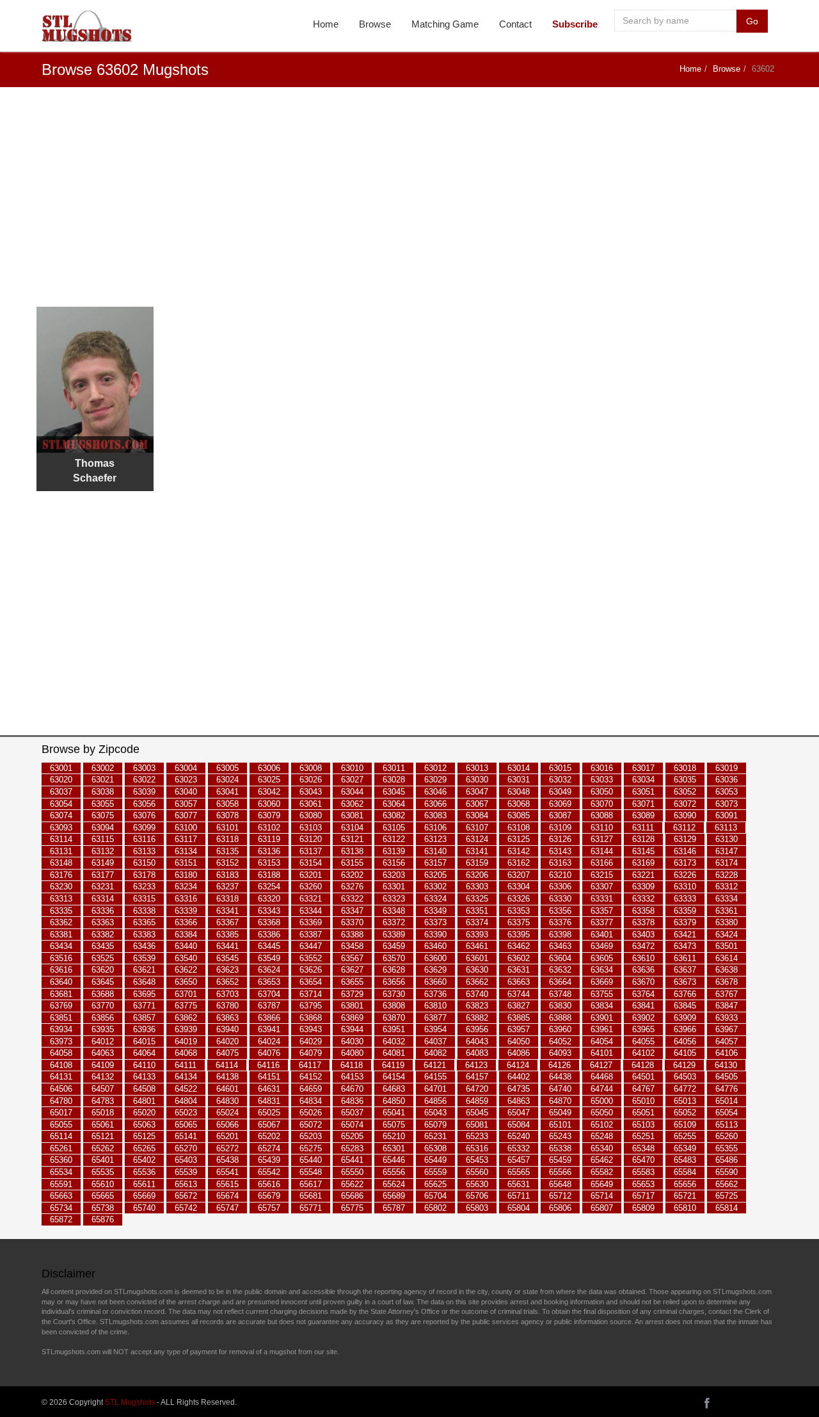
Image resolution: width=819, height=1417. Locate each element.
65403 (186, 1160)
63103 (310, 827)
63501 (726, 946)
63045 (394, 792)
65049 (560, 1112)
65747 (227, 1208)
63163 (560, 863)
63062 (352, 804)
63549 (269, 958)
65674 (227, 1196)
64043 (477, 1041)
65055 (61, 1125)
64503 (685, 1077)
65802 (435, 1208)
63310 (685, 887)
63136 (269, 851)
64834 (310, 1101)
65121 (102, 1137)
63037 (61, 792)
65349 (685, 1148)
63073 (726, 804)
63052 (685, 792)
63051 (643, 792)
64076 (269, 1053)
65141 (186, 1137)
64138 (227, 1077)
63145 (643, 851)
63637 (685, 970)
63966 (685, 1029)
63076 (144, 815)
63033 (602, 780)
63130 (726, 839)
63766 (685, 994)
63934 (61, 1029)
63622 (186, 970)
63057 (186, 804)
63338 (144, 911)
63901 (602, 1018)
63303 (477, 887)
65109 (685, 1125)
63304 (518, 887)
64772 (685, 1089)
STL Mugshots (130, 1402)
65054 (726, 1112)
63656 (394, 982)
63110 (602, 827)
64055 (643, 1041)
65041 (394, 1112)
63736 (435, 994)
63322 (352, 898)
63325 (477, 898)
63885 (518, 1018)
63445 (269, 946)
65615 (227, 1184)
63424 (726, 934)
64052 (560, 1041)
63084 (477, 815)
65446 (394, 1160)
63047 (477, 792)
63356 (560, 911)
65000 (602, 1101)
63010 (352, 768)
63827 (518, 1005)
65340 (602, 1148)
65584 (685, 1172)
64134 (186, 1077)
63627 (352, 970)
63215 (602, 875)
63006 (269, 768)
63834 (602, 1005)
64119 (393, 1065)
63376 (560, 922)
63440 (186, 946)
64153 (352, 1077)
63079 (269, 815)
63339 (186, 911)
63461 (477, 946)
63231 (102, 887)
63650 (186, 982)
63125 (518, 839)
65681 (310, 1196)
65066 (227, 1125)
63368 (269, 922)
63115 (102, 839)
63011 (394, 768)
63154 (310, 863)
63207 (518, 875)
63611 (685, 958)
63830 (560, 1005)
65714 (602, 1196)
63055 (102, 804)
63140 (435, 851)
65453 (477, 1160)
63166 (602, 863)
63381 (61, 934)
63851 (61, 1018)
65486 (726, 1160)
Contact (515, 24)
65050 (602, 1112)
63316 (186, 898)
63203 (394, 875)
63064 (394, 804)
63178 (144, 875)
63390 (435, 934)
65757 (269, 1208)
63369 (310, 922)
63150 (144, 863)
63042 (269, 792)
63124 (477, 839)
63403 (643, 934)
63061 (310, 804)
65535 (102, 1172)
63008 (310, 768)
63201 (310, 875)
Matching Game (445, 24)
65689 (394, 1196)
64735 (518, 1089)
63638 (726, 970)
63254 (269, 887)
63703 (227, 994)
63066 (435, 804)
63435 (102, 946)
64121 (435, 1065)
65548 (310, 1172)
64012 (102, 1041)
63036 (726, 780)
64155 (435, 1077)
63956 (477, 1029)
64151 (269, 1077)
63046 (435, 792)
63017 (643, 768)
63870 (394, 1018)
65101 (560, 1125)
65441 (352, 1160)
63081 (352, 815)
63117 (186, 839)
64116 (268, 1065)
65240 (518, 1137)
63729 (352, 994)
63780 (227, 1005)
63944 (352, 1029)
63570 (394, 958)
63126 (560, 839)
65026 (310, 1112)
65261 (61, 1148)
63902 (643, 1018)
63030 (477, 780)
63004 (186, 768)
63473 (685, 946)
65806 (560, 1208)
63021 (102, 780)
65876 (102, 1219)
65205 (352, 1137)
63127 (602, 839)
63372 (394, 922)
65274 (269, 1148)
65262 (102, 1148)
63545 (227, 958)
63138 (352, 851)
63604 (560, 958)
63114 (61, 839)
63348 (394, 911)
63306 (560, 887)
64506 (61, 1089)
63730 (394, 994)
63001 (61, 768)
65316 (477, 1148)
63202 (352, 875)
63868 (310, 1018)
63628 (394, 970)
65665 (102, 1196)
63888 (560, 1018)
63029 (435, 780)
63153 (269, 863)
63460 (435, 946)
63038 (102, 792)
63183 (227, 875)
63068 (518, 804)
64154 (394, 1077)
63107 (477, 827)
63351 (477, 911)
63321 (310, 898)
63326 (518, 898)
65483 (685, 1160)
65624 (394, 1184)
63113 (726, 827)
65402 (144, 1160)
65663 (61, 1196)
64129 (684, 1065)
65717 (643, 1196)
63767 (726, 994)
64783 (102, 1101)
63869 (352, 1018)
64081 (394, 1053)
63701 (186, 994)
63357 (602, 911)
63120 (310, 839)
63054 (61, 804)
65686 (352, 1196)
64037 (435, 1041)
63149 (102, 863)
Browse (375, 24)
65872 (61, 1219)
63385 (227, 934)
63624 (269, 970)
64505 (726, 1077)
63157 (435, 863)
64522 (186, 1089)
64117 (310, 1065)
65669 (144, 1196)
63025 (269, 780)
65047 (518, 1112)
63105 (394, 827)
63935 (102, 1029)
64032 (394, 1041)
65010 (643, 1101)
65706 (477, 1196)
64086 (518, 1053)
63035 (685, 780)
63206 (477, 875)
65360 (61, 1160)
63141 (477, 851)
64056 (685, 1041)
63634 (602, 970)
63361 (726, 911)
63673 (685, 982)
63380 (726, 922)
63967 (726, 1029)
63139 (394, 851)
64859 (477, 1101)
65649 (602, 1184)
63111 (643, 827)
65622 (352, 1184)
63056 (144, 804)
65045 (477, 1112)
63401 (602, 934)
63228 (726, 875)
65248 (602, 1137)
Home (325, 24)
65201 (227, 1137)
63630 (477, 970)
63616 (61, 970)
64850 (394, 1101)
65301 (394, 1148)
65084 (518, 1125)
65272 (227, 1148)
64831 (269, 1101)
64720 (477, 1089)
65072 (310, 1125)
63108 (518, 827)
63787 (269, 1005)
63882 (477, 1018)
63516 (61, 958)
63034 (643, 780)
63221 (643, 875)
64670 (352, 1089)
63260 (310, 887)
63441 (227, 946)
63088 (602, 815)
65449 (435, 1160)
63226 (685, 875)
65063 (144, 1125)
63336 (102, 911)
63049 (560, 792)
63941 (269, 1029)
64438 (560, 1077)
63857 (144, 1018)
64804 (186, 1101)
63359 (685, 911)
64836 (352, 1101)
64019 (186, 1041)
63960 (560, 1029)
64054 (602, 1041)
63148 (61, 863)
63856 (102, 1018)
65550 (352, 1172)
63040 (186, 792)
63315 (144, 898)
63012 (435, 768)
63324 (435, 898)
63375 (518, 922)
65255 (685, 1137)
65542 (269, 1172)
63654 (310, 982)
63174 (726, 863)
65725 (726, 1196)
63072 (685, 804)
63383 (144, 934)
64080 (352, 1053)
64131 (61, 1077)
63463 (560, 946)
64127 (601, 1065)
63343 (269, 911)
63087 (560, 815)
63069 (560, 804)
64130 (726, 1065)
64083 (477, 1053)
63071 (643, 804)
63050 (602, 792)
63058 (227, 804)
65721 (685, 1196)
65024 (227, 1112)
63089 (643, 815)
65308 (435, 1148)
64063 (102, 1053)
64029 (310, 1041)
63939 (186, 1029)
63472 (643, 946)
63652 (227, 982)
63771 (144, 1005)
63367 (227, 922)
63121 (352, 839)
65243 (560, 1137)
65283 (352, 1148)
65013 (685, 1101)
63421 (685, 934)
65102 (602, 1125)
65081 (477, 1125)
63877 (435, 1018)
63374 (477, 922)
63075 (102, 815)
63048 (518, 792)
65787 (394, 1208)
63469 (602, 946)
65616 (269, 1184)
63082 (394, 815)
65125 (144, 1137)
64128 (643, 1065)
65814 (726, 1208)
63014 (518, 768)
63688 (102, 994)
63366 (186, 922)
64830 (227, 1101)
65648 (560, 1184)
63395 (518, 934)
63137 (310, 851)
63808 (394, 1005)
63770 (102, 1005)
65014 (726, 1101)
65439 (269, 1160)
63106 (435, 827)
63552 (310, 958)
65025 (269, 1112)
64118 (351, 1065)
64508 (144, 1089)
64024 (269, 1041)
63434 (61, 946)
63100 (186, 827)
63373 (435, 922)
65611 (144, 1184)
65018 (102, 1112)
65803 (477, 1208)
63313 (61, 898)
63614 (726, 958)
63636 (643, 970)
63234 (186, 887)
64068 (186, 1053)
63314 (102, 898)
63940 (227, 1029)
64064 (144, 1053)
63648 (144, 982)
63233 (144, 887)
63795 (310, 1005)
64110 (144, 1065)
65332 (518, 1148)
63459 (394, 946)
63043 (310, 792)
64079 (310, 1053)
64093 (560, 1053)
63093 (61, 827)
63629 (435, 970)
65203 (310, 1137)
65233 (477, 1137)
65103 (643, 1125)
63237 (227, 887)
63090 (685, 815)
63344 (310, 911)
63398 (560, 934)
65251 (643, 1137)
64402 (518, 1077)
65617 (310, 1184)
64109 (102, 1065)
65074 (352, 1125)
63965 (643, 1029)
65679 (269, 1196)
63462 (518, 946)
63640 (61, 982)
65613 (186, 1184)
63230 (61, 887)
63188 (269, 875)
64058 (61, 1053)
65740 (144, 1208)
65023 (186, 1112)
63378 (643, 922)
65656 (685, 1184)
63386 (269, 934)
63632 (560, 970)
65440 (310, 1160)
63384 (186, 934)
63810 (435, 1005)
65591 (61, 1184)
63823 (477, 1005)
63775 (186, 1005)
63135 (227, 851)
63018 (685, 768)
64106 (726, 1053)
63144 (602, 851)
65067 (269, 1125)
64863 (518, 1101)
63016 (602, 768)
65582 (602, 1172)
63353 (518, 911)
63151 (186, 863)
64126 (559, 1065)
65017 (61, 1112)
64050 (518, 1041)
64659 (310, 1089)
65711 (518, 1196)
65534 (61, 1172)
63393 (477, 934)
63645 (102, 982)
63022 (144, 780)
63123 (435, 839)
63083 (435, 815)
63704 (269, 994)
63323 (394, 898)
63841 (643, 1005)
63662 (477, 982)
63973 (61, 1041)
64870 (560, 1101)
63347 (352, 911)
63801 (352, 1005)
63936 (144, 1029)
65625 (435, 1184)
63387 (310, 934)
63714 (310, 994)
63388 (352, 934)
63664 (560, 982)
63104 (352, 827)
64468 (602, 1077)
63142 (518, 851)
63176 (61, 875)
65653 (643, 1184)
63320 (269, 898)
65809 (643, 1208)
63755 (602, 994)
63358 (643, 911)
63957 (518, 1029)
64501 (643, 1077)
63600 (435, 958)
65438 (227, 1160)
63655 (352, 982)
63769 (61, 1005)
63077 (186, 815)
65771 (310, 1208)
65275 (310, 1148)
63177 (102, 875)
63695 (144, 994)
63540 (186, 958)
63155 (352, 863)
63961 (602, 1029)
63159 (477, 863)
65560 (477, 1172)
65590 (726, 1172)
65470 (643, 1160)
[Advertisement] (409, 190)
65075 (394, 1125)
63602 (518, 958)
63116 (144, 839)
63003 (144, 768)
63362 (61, 922)
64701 (435, 1089)
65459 (560, 1160)
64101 (602, 1053)
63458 (352, 946)
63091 (726, 815)
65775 (352, 1208)
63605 (602, 958)
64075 (227, 1053)
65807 (602, 1208)
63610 (643, 958)
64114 (227, 1065)
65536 (144, 1172)
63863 (227, 1018)
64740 (560, 1089)
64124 (518, 1065)
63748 (560, 994)
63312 (726, 887)
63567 (352, 958)
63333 (685, 898)
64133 (144, 1077)
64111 (185, 1065)
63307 (602, 887)
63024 (227, 780)
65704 (435, 1196)
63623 (227, 970)
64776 (726, 1089)
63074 (61, 815)
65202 (269, 1137)
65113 (726, 1125)
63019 (726, 768)
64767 (643, 1089)
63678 (726, 982)
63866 (269, 1018)
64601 (227, 1089)
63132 (102, 851)
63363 (102, 922)
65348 (643, 1148)
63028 (394, 780)
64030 (352, 1041)
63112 (684, 827)
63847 (726, 1005)
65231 (435, 1137)
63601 (477, 958)
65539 (186, 1172)
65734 (61, 1208)
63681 (61, 994)
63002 (102, 768)
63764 (643, 994)
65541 (227, 1172)
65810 (685, 1208)
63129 (685, 839)
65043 (435, 1112)
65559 (435, 1172)
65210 (394, 1137)
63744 (518, 994)
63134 (186, 851)
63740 (477, 994)
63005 (227, 768)
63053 (726, 792)
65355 (726, 1148)
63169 (643, 863)
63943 (310, 1029)
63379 (685, 922)
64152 (310, 1077)
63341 (227, 911)
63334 (726, 898)
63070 (602, 804)
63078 (227, 815)
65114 (61, 1137)
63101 (227, 827)
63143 (560, 851)
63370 (352, 922)
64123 (476, 1065)
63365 (144, 922)
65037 (352, 1112)
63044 (352, 792)
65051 (643, 1112)
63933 (726, 1018)
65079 (435, 1125)
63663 (518, 982)
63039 (144, 792)
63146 (685, 851)
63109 (560, 827)
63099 (144, 827)
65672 (186, 1196)
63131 (61, 851)
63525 (102, 958)
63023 (186, 780)
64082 (435, 1053)
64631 (269, 1089)
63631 (518, 970)
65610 (102, 1184)
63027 (352, 780)
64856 (435, 1101)
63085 (518, 815)
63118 (227, 839)
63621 (144, 970)
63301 (394, 887)
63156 (394, 863)
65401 (102, 1160)
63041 (227, 792)
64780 (61, 1101)
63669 (602, 982)
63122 (394, 839)
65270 (186, 1148)
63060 (269, 804)
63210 (560, 875)
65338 (560, 1148)
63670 (643, 982)
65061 (102, 1125)
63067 (477, 804)
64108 (61, 1065)
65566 (560, 1172)
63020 (61, 780)
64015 (144, 1041)
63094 (102, 827)
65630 (477, 1184)
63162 (518, 863)
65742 (186, 1208)
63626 (310, 970)
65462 (602, 1160)
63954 (435, 1029)
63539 (144, 958)
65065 (186, 1125)
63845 (685, 1005)
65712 (560, 1196)
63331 (602, 898)
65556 (394, 1172)
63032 (560, 780)
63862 (186, 1018)
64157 (477, 1077)
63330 (560, 898)
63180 (186, 875)
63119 (269, 839)
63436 (144, 946)
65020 (144, 1112)
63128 (643, 839)
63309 (643, 887)
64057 (726, 1041)
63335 (61, 911)
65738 (102, 1208)
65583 (643, 1172)
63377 (602, 922)
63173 (685, 863)
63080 (310, 815)
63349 (435, 911)
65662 (726, 1184)
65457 (518, 1160)
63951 (394, 1029)
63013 (477, 768)
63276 (352, 887)
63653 (269, 982)
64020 (227, 1041)
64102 (643, 1053)
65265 (144, 1148)
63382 (102, 934)
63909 (685, 1018)
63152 (227, 863)
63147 (726, 851)
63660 (435, 982)
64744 (602, 1089)
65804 (518, 1208)
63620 (102, 970)
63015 (560, 768)
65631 (518, 1184)
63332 (643, 898)
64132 (102, 1077)
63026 (310, 780)
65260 (726, 1137)
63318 (227, 898)
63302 (435, 887)
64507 (102, 1089)
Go (752, 21)
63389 (394, 934)
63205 (435, 875)
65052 (685, 1112)
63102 (269, 827)
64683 (394, 1089)
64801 (144, 1101)
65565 (518, 1172)
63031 (518, 780)
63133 (144, 851)
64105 (685, 1053)
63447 (310, 946)
